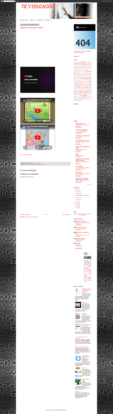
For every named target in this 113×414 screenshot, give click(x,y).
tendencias (76, 96)
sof (76, 92)
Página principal (24, 20)
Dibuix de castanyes (80, 155)
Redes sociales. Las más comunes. (86, 325)
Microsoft (82, 84)
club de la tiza (87, 67)
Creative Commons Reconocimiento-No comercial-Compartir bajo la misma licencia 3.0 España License (87, 272)
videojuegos (87, 97)
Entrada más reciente (25, 214)
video (80, 97)
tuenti (88, 96)
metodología (76, 84)
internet (83, 78)
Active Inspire (76, 61)
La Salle (84, 80)
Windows (80, 100)
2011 (76, 204)
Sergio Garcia (87, 263)
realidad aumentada (41, 164)
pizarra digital (84, 87)
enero (78, 199)
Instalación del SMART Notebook (86, 356)
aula (90, 63)
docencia (82, 71)
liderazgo (81, 81)
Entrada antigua (66, 214)
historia (82, 75)
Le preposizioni (79, 244)
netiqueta (76, 85)
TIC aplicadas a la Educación (82, 135)
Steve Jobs (82, 94)
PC (90, 85)
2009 (76, 207)
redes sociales (82, 91)
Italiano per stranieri (80, 238)
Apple (83, 63)
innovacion (77, 78)
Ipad (89, 78)
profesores (80, 88)
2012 (76, 202)
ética (75, 74)
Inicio (46, 214)
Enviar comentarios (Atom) (33, 216)
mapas (35, 164)
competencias (76, 70)
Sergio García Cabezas (79, 51)
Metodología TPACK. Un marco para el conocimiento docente (86, 290)
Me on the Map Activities (26, 154)
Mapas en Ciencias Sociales (81, 347)
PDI (76, 87)
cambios (88, 64)
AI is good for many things (81, 228)
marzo (78, 193)
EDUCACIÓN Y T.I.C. (80, 123)
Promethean (86, 88)
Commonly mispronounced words (82, 234)
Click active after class (81, 227)
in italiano (78, 243)
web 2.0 (82, 98)
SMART (89, 91)
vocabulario (76, 98)
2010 (76, 206)
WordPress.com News (81, 221)
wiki (76, 100)
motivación (87, 84)
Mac (89, 81)
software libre (82, 92)
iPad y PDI (84, 302)
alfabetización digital (85, 61)
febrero (78, 197)
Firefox (83, 74)
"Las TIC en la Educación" (82, 129)
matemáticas (81, 82)
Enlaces (77, 391)
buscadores (77, 64)
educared (77, 73)
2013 (76, 190)
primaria (75, 88)
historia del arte (88, 75)
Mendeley (82, 52)
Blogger (64, 410)
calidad (83, 64)
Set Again (47, 20)
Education (76, 52)
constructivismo (86, 70)
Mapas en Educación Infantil (31, 28)
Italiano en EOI (79, 248)
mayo (78, 191)
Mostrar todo (89, 184)
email (82, 73)
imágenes (81, 77)
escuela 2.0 (87, 73)
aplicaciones (77, 63)
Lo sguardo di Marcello (80, 239)
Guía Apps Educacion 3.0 (85, 314)
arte (87, 63)
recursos (76, 91)
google (78, 75)
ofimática (80, 85)
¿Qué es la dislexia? (80, 181)
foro (74, 75)
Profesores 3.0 (40, 20)
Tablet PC (88, 94)
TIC (81, 96)
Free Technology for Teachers (83, 140)
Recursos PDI (79, 172)
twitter (75, 97)
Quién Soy (32, 20)
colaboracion (86, 68)
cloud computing (78, 67)
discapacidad (76, 71)
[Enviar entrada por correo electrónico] (37, 162)
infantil (32, 164)
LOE (85, 81)
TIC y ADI (84, 368)
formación (88, 74)
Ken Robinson (77, 80)
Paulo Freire (86, 85)
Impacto (85, 77)
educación (88, 71)
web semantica (88, 98)
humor (76, 77)
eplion (77, 154)
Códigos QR (27, 164)
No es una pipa (79, 166)
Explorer (79, 74)
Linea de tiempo (79, 137)
